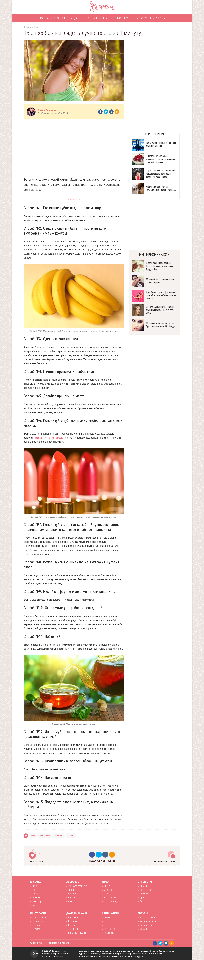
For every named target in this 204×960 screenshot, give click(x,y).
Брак (142, 897)
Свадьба (144, 893)
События (144, 928)
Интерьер (73, 917)
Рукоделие (73, 921)
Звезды (160, 18)
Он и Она (144, 886)
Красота (44, 18)
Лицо (36, 27)
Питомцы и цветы (77, 932)
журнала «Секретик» (89, 953)
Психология (121, 18)
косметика (45, 836)
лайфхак (58, 836)
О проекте (36, 942)
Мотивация (37, 921)
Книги (107, 925)
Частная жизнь (147, 917)
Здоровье (59, 18)
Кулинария (73, 925)
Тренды (108, 886)
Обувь (107, 893)
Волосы (36, 893)
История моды (111, 901)
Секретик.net (61, 951)
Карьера (36, 925)
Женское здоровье (77, 886)
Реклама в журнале (58, 942)
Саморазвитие (39, 917)
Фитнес (72, 893)
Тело (34, 889)
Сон (70, 901)
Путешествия (110, 928)
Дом (104, 18)
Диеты (71, 889)
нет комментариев (164, 861)
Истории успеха (148, 921)
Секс (142, 901)
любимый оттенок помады (48, 437)
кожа (33, 836)
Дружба (36, 928)
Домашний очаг (77, 913)
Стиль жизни (142, 18)
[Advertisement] (74, 148)
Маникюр (37, 901)
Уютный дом (74, 928)
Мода (74, 18)
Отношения (90, 18)
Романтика (145, 889)
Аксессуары (110, 897)
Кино (106, 921)
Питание (72, 897)
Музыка (108, 917)
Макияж (36, 897)
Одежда (108, 889)
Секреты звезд (147, 925)
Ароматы (36, 905)
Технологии (110, 932)
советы (70, 836)
